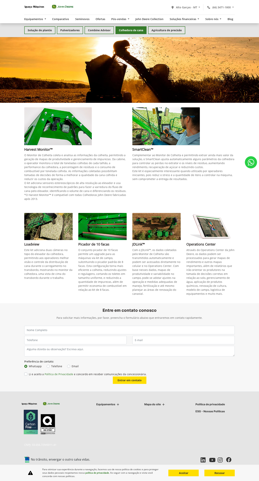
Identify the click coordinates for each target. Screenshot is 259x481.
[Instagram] (222, 460)
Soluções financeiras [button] (183, 19)
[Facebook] (230, 460)
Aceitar (183, 473)
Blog (230, 19)
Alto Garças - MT (186, 7)
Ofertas (100, 19)
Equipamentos (105, 404)
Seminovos (82, 19)
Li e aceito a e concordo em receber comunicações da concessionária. (88, 374)
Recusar (219, 473)
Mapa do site (152, 404)
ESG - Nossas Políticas (210, 411)
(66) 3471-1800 (222, 7)
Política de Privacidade (59, 374)
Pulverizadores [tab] (70, 30)
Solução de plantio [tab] (40, 30)
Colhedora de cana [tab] (131, 30)
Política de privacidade (210, 404)
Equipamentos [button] (34, 19)
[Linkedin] (205, 460)
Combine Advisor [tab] (99, 30)
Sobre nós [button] (212, 19)
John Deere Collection (149, 19)
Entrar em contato (130, 380)
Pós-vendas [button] (119, 19)
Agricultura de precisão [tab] (166, 30)
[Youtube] (213, 460)
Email (75, 366)
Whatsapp (35, 366)
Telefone (56, 366)
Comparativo (60, 19)
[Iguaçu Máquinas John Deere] (49, 6)
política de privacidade (97, 472)
